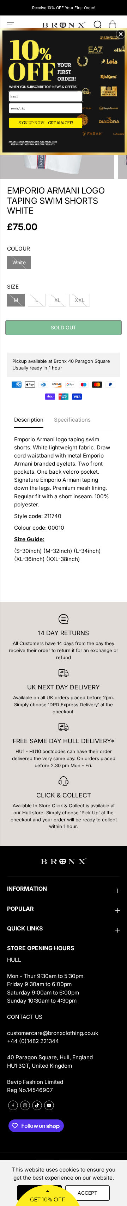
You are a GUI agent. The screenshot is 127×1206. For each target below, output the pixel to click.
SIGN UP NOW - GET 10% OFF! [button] (45, 122)
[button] (120, 34)
